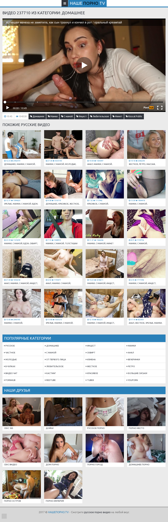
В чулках (10, 366)
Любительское (100, 116)
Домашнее (38, 116)
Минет (118, 116)
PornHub (10, 380)
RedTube (51, 380)
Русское (10, 346)
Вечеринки (133, 359)
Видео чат (11, 373)
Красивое (92, 373)
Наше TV (87, 3)
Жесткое (92, 366)
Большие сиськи (137, 373)
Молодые (11, 359)
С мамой (68, 116)
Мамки (54, 116)
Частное (10, 352)
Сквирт (91, 352)
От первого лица (56, 359)
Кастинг (51, 373)
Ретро (131, 366)
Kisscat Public (135, 116)
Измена (91, 359)
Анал (130, 352)
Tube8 (90, 380)
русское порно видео (97, 512)
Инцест (82, 116)
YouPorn (132, 380)
